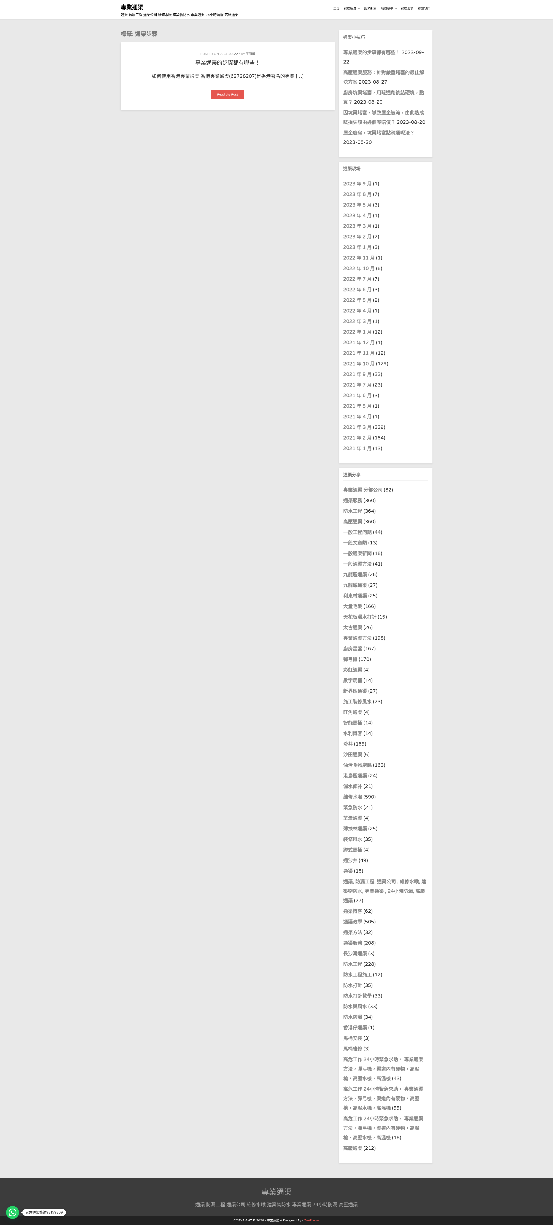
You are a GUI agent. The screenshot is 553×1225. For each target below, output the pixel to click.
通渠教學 (352, 922)
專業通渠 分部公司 (363, 490)
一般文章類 (355, 543)
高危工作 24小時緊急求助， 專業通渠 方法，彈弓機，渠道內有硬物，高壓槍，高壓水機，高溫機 (383, 1069)
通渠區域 (350, 8)
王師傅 (250, 54)
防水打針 (352, 985)
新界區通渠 (355, 691)
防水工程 (353, 511)
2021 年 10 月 (359, 364)
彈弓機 (350, 659)
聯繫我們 (424, 8)
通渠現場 (407, 8)
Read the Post (230, 95)
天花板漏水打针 (360, 617)
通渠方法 (352, 932)
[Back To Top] (546, 1217)
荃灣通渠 (352, 818)
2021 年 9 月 (357, 374)
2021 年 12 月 (359, 342)
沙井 (348, 744)
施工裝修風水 (357, 702)
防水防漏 (352, 1017)
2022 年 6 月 (357, 290)
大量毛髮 (352, 606)
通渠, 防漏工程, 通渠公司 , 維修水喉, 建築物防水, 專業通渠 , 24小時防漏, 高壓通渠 (384, 891)
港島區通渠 (355, 776)
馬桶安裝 (352, 1038)
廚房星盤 (352, 649)
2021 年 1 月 (357, 448)
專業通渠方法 (357, 638)
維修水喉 (352, 797)
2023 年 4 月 (357, 215)
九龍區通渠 (355, 575)
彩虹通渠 (352, 670)
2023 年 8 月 (357, 194)
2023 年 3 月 (357, 226)
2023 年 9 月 (357, 184)
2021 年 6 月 (357, 395)
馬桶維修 (352, 1049)
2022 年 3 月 (357, 321)
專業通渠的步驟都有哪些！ (227, 63)
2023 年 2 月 (357, 237)
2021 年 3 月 (357, 427)
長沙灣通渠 (355, 953)
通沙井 (350, 860)
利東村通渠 (355, 596)
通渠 (348, 871)
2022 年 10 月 (359, 268)
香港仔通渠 (355, 1028)
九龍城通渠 (355, 585)
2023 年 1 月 (357, 247)
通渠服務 (353, 500)
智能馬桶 (352, 723)
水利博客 (352, 733)
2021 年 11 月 (359, 353)
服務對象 (370, 8)
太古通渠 (352, 627)
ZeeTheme (311, 1220)
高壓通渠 (353, 522)
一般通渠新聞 (357, 553)
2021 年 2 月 (357, 438)
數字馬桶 (352, 680)
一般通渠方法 (357, 564)
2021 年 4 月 (357, 417)
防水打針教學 (357, 996)
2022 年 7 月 (357, 279)
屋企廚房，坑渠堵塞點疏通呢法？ (379, 133)
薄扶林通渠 (355, 829)
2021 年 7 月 (357, 385)
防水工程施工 (357, 975)
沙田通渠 (352, 754)
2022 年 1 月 (357, 332)
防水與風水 (355, 1006)
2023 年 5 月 (357, 205)
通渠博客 (352, 911)
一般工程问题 (357, 532)
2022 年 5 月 (357, 300)
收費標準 (387, 8)
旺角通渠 (352, 712)
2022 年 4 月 (357, 311)
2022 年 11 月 (359, 258)
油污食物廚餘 (357, 765)
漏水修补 (352, 786)
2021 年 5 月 (357, 406)
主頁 (336, 8)
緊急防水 (352, 807)
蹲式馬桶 (352, 850)
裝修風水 (352, 839)
